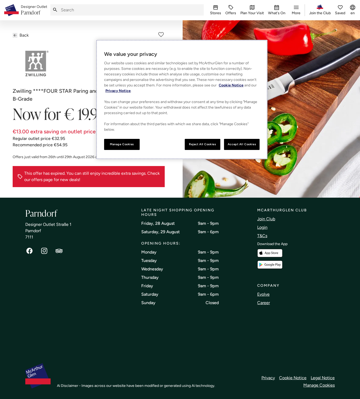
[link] (34, 10)
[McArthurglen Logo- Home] (11, 10)
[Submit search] (55, 10)
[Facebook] (29, 251)
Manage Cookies (319, 385)
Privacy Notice (118, 91)
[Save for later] (161, 34)
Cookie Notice (293, 377)
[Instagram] (44, 251)
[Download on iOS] (270, 253)
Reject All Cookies (202, 144)
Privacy (268, 377)
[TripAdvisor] (59, 251)
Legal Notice (323, 377)
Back (24, 35)
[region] (181, 99)
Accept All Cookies (242, 144)
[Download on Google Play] (270, 264)
